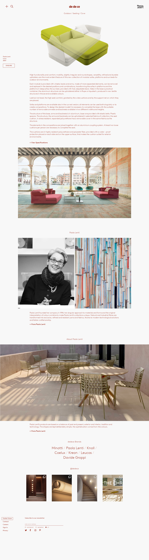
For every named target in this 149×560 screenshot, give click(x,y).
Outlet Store (7, 518)
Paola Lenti (75, 448)
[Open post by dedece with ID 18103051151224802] (62, 488)
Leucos (86, 453)
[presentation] (40, 43)
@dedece (74, 468)
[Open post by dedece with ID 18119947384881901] (113, 488)
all (48, 527)
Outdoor (67, 13)
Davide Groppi (74, 457)
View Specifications (39, 142)
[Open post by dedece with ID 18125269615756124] (87, 488)
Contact (6, 522)
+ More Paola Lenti (37, 324)
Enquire (9, 65)
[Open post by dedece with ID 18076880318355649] (36, 488)
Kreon (73, 453)
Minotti (57, 448)
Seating (76, 13)
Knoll (90, 448)
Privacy (5, 530)
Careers (5, 524)
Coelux (60, 453)
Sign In (5, 527)
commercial (30, 527)
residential (40, 527)
